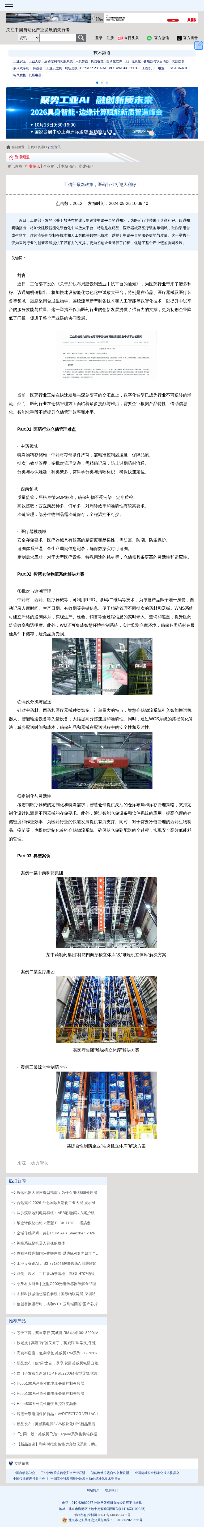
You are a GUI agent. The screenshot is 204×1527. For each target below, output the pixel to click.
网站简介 (93, 1490)
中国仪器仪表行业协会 (29, 1478)
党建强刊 (86, 166)
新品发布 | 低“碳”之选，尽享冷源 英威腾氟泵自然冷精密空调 (59, 1363)
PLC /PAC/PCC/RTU (123, 68)
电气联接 (19, 75)
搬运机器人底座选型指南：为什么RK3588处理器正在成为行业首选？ (59, 1192)
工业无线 (35, 61)
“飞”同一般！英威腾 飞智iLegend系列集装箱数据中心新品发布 (59, 1434)
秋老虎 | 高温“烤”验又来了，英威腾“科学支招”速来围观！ (59, 1343)
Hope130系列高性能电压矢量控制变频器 (50, 1393)
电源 (161, 68)
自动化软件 (114, 61)
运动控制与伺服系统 (58, 61)
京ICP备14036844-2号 (114, 1515)
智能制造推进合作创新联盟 (110, 1473)
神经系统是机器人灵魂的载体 (41, 1243)
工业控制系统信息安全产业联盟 (63, 1473)
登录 (99, 38)
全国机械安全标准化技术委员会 (157, 1473)
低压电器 (35, 75)
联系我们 (111, 1490)
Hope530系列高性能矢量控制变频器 (47, 1403)
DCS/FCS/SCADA (93, 68)
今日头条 (131, 38)
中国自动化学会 (24, 1473)
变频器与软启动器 (156, 61)
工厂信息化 (133, 61)
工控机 (147, 68)
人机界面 (81, 61)
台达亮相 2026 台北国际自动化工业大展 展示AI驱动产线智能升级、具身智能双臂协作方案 (59, 1203)
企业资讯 (50, 166)
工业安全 (19, 61)
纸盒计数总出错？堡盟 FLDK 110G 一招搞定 (54, 1223)
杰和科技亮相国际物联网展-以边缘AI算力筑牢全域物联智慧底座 (59, 1253)
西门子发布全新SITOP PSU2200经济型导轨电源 (57, 1373)
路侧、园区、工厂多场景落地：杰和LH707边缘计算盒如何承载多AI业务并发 (59, 1273)
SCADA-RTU (179, 68)
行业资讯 (32, 166)
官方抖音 (190, 38)
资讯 (41, 147)
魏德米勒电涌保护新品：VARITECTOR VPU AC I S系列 (59, 1414)
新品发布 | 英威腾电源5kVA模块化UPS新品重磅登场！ (59, 1424)
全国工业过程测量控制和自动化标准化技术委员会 (85, 1478)
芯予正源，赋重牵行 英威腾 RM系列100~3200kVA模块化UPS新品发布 (59, 1333)
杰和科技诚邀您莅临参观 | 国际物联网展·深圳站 (56, 1294)
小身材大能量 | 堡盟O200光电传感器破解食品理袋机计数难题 (59, 1284)
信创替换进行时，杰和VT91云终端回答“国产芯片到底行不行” (59, 1304)
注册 (110, 38)
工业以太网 (54, 68)
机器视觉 (97, 61)
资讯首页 (14, 166)
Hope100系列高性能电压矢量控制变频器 (50, 1383)
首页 (31, 147)
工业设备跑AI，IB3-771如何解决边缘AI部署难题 (56, 1263)
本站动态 (68, 166)
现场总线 (71, 68)
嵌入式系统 (21, 68)
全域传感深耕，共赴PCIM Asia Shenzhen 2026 (56, 1233)
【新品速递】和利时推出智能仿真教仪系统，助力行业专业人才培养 (59, 1444)
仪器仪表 (178, 61)
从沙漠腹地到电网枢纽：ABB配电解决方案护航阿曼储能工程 (59, 1213)
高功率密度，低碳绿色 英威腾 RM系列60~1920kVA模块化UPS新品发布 (59, 1353)
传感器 (37, 68)
